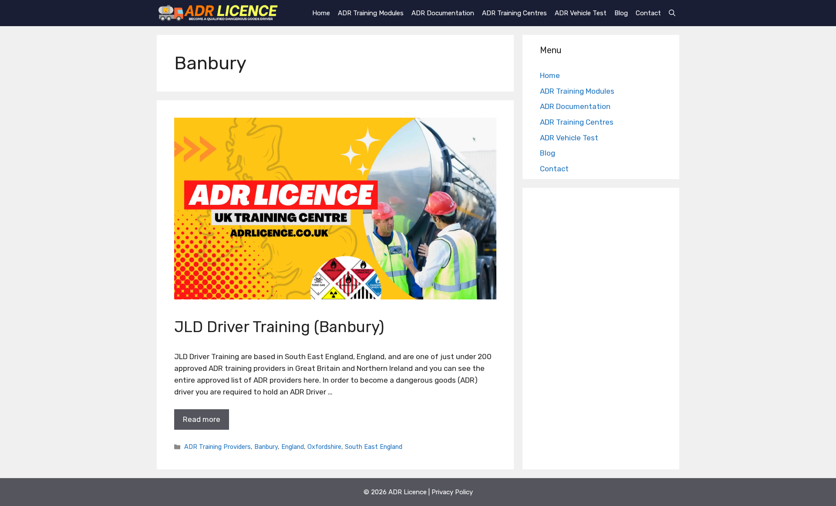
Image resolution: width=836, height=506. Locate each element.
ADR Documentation (442, 13)
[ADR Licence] (218, 13)
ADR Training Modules (371, 13)
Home (321, 13)
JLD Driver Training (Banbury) (279, 327)
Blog (621, 13)
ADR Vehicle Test (581, 13)
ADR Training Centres (514, 13)
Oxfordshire (324, 447)
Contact (648, 13)
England (292, 447)
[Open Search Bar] (672, 13)
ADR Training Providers (217, 447)
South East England (373, 447)
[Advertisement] (601, 331)
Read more (201, 419)
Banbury (266, 447)
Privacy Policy (452, 492)
